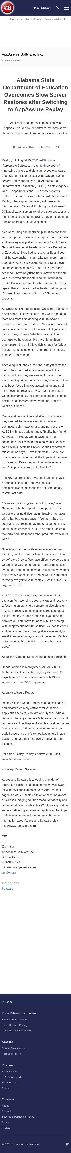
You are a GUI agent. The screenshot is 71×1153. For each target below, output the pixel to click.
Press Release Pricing (14, 1025)
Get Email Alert (25, 147)
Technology (25, 19)
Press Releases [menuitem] (42, 7)
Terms (5, 1122)
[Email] (57, 147)
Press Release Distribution (17, 1030)
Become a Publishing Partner (18, 1116)
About (5, 1105)
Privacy (6, 1127)
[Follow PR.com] (67, 1144)
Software (37, 19)
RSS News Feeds (12, 1076)
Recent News (9, 1071)
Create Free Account (14, 1048)
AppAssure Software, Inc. (56, 19)
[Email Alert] (14, 147)
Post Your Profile (11, 1053)
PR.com (47, 160)
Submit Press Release (14, 1019)
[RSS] (42, 147)
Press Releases (9, 19)
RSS (47, 147)
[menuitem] (57, 7)
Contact (11, 872)
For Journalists (10, 1082)
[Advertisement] (35, 34)
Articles (6, 1087)
